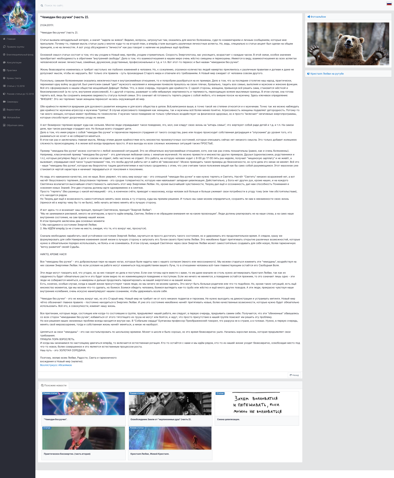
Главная (10, 39)
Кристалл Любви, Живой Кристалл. (150, 453)
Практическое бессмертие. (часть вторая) (67, 453)
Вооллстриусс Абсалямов (56, 365)
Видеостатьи (13, 109)
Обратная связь (15, 125)
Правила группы (15, 46)
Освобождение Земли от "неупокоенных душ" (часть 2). (161, 419)
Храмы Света (13, 78)
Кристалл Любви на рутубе (327, 73)
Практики (11, 70)
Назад (295, 375)
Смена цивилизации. (228, 419)
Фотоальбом (13, 117)
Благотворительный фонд (19, 54)
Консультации (13, 62)
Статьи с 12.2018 (15, 86)
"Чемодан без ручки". (55, 419)
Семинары (12, 101)
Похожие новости (55, 385)
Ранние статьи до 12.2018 (20, 94)
